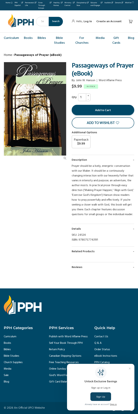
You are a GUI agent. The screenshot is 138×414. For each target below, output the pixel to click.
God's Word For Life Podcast (66, 375)
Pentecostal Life (29, 4)
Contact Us (101, 336)
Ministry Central (68, 4)
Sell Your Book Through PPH (66, 343)
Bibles (7, 349)
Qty (74, 97)
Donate (118, 2)
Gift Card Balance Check (63, 381)
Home (8, 2)
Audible (107, 2)
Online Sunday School (62, 369)
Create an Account (109, 21)
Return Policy (57, 349)
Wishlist (128, 2)
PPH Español (18, 4)
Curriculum (10, 336)
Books (7, 343)
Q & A (98, 343)
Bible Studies (11, 356)
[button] (103, 122)
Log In (88, 21)
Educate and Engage (95, 4)
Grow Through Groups (41, 5)
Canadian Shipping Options (65, 356)
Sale (6, 375)
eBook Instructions (105, 356)
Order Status (102, 349)
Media (7, 369)
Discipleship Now (81, 4)
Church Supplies (13, 362)
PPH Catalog (102, 362)
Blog (6, 381)
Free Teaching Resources (64, 362)
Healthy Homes (56, 4)
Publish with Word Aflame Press (68, 336)
